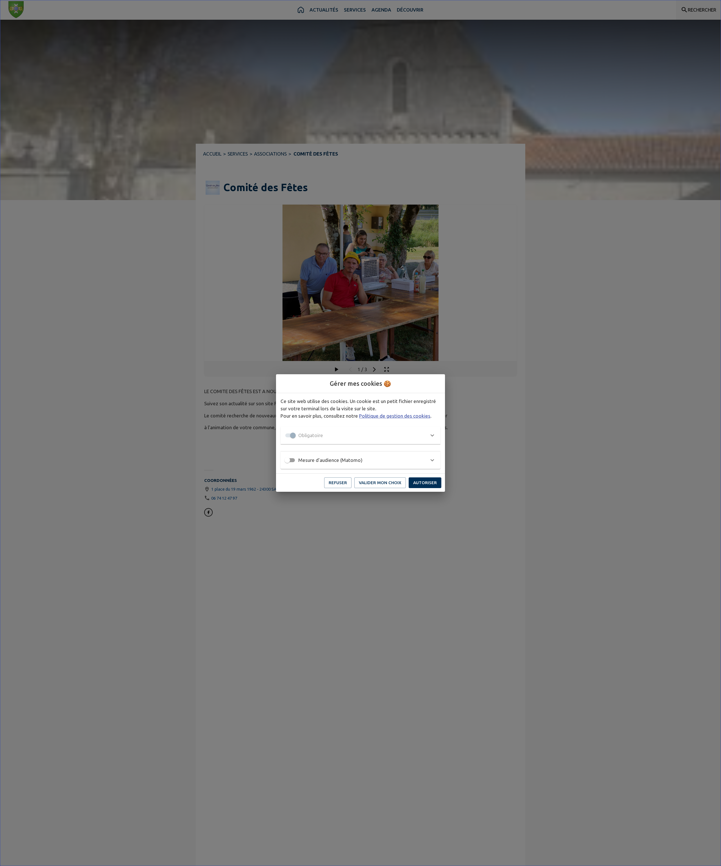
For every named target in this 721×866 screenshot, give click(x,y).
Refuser (338, 482)
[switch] (287, 460)
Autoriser (425, 482)
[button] (360, 435)
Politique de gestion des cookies (394, 415)
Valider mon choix (380, 482)
